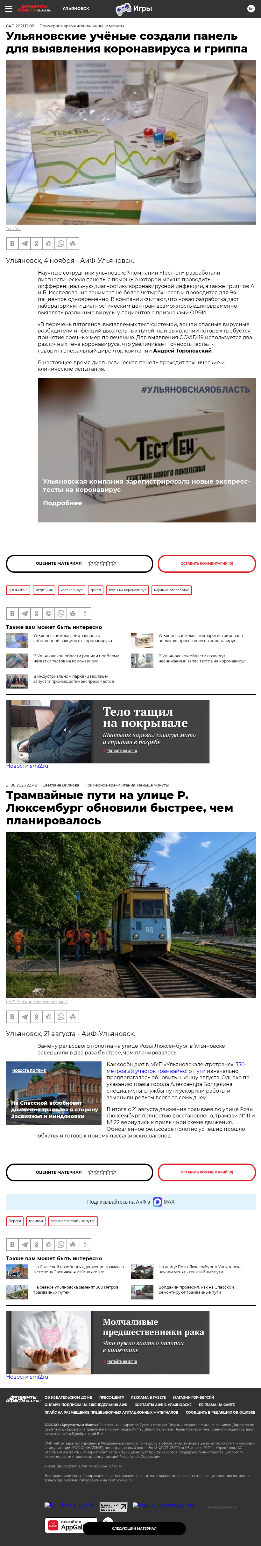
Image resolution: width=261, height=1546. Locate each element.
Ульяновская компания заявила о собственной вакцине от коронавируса (72, 638)
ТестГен (13, 228)
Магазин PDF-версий (193, 1398)
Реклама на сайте (217, 1405)
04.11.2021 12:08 (20, 26)
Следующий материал (134, 1529)
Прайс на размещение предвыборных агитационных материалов (112, 1412)
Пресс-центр (111, 1398)
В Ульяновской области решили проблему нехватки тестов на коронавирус (76, 658)
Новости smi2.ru (27, 766)
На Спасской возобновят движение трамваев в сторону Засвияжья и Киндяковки (78, 1269)
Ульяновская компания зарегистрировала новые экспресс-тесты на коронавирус (146, 485)
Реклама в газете (148, 1398)
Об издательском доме (68, 1398)
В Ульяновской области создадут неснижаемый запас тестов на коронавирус (202, 658)
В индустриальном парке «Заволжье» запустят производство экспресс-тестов (73, 679)
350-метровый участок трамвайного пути (177, 1067)
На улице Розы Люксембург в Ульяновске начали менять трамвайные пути (200, 1269)
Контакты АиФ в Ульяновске (163, 1405)
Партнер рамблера (221, 1507)
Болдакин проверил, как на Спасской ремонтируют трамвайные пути (196, 1290)
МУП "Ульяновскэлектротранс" (37, 1001)
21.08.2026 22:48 (21, 785)
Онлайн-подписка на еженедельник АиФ (86, 1405)
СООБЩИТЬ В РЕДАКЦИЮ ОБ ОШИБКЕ (220, 1412)
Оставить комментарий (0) (207, 564)
